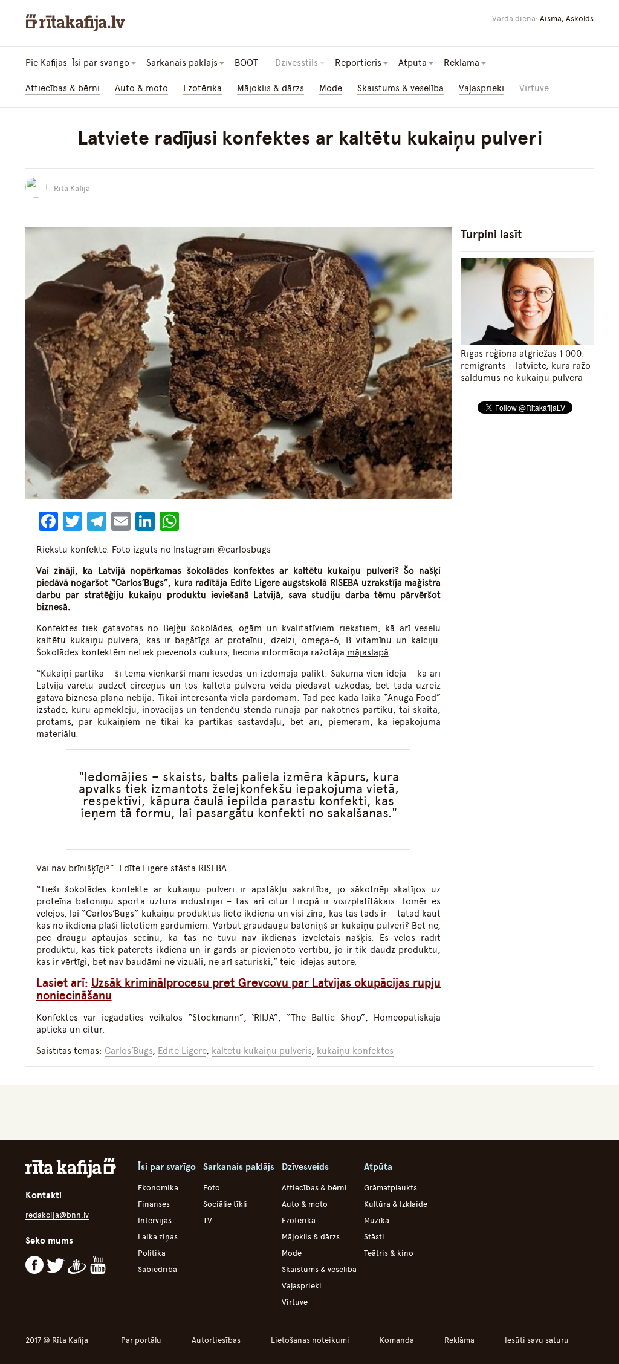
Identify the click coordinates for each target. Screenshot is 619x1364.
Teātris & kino (388, 1253)
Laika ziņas (158, 1236)
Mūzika (376, 1220)
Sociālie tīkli (225, 1204)
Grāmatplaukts (390, 1187)
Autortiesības (216, 1340)
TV (207, 1220)
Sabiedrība (157, 1269)
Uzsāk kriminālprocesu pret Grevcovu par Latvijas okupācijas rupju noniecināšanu (238, 989)
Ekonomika (158, 1187)
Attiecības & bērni (62, 88)
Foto (211, 1187)
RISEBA (212, 868)
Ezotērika (202, 88)
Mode (330, 88)
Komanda (397, 1340)
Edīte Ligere (182, 1050)
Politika (152, 1253)
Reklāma (459, 1340)
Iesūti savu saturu (537, 1340)
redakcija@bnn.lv (57, 1214)
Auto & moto (141, 88)
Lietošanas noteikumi (310, 1340)
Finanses (154, 1204)
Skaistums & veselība (400, 88)
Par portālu (141, 1340)
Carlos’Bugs (128, 1050)
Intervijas (155, 1220)
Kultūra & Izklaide (395, 1204)
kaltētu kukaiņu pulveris (261, 1050)
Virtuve (534, 88)
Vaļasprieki (481, 88)
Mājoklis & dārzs (270, 88)
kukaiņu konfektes (355, 1050)
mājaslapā (368, 652)
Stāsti (374, 1236)
